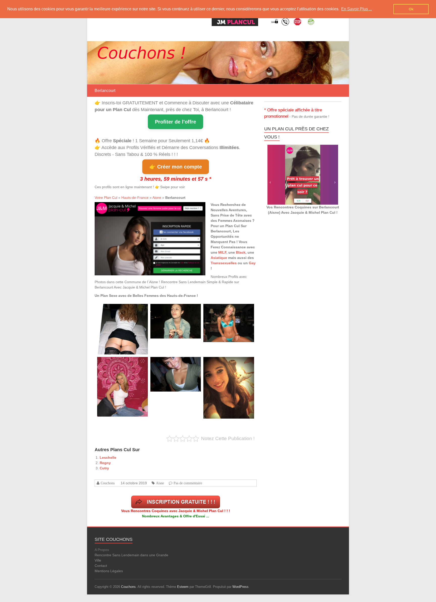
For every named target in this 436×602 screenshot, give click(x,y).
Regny (105, 463)
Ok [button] (411, 9)
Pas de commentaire (188, 483)
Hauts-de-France (135, 198)
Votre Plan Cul (106, 198)
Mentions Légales (109, 571)
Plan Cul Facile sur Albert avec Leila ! (121, 309)
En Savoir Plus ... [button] (356, 9)
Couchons (108, 483)
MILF (222, 252)
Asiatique (219, 258)
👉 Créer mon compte (175, 167)
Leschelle (108, 457)
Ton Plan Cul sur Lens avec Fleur (172, 309)
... (113, 343)
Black (241, 252)
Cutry (104, 468)
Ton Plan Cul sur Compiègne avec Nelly (229, 309)
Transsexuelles (224, 263)
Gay (252, 263)
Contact (101, 566)
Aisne (156, 198)
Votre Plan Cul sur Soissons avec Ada (122, 362)
